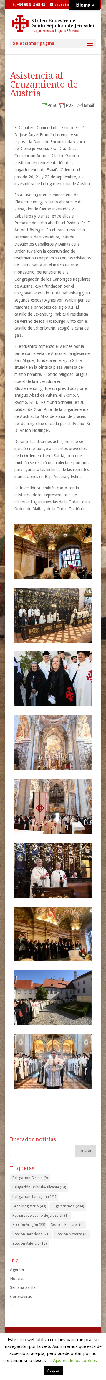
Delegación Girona (30, 1178)
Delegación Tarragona (34, 1197)
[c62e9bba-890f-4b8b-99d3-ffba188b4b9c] (53, 997)
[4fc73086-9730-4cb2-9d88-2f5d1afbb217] (53, 551)
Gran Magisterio (29, 1206)
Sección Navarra (71, 1234)
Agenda (17, 1269)
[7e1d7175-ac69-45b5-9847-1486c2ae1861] (53, 615)
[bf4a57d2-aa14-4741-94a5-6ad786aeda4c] (53, 934)
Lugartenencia (68, 1206)
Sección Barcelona (30, 1234)
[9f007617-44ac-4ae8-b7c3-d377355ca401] (53, 678)
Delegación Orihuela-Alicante (39, 1187)
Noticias (17, 1278)
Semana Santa (23, 1287)
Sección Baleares (67, 1225)
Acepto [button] (53, 1370)
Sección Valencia (29, 1243)
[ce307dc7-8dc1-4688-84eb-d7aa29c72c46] (53, 1061)
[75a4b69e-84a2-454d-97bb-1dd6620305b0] (53, 742)
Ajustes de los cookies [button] (75, 1360)
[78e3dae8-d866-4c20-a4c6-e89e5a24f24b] (53, 806)
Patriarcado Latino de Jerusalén (40, 1215)
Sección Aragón (28, 1225)
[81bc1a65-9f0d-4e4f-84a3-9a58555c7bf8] (53, 870)
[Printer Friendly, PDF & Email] (67, 105)
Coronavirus (21, 1296)
